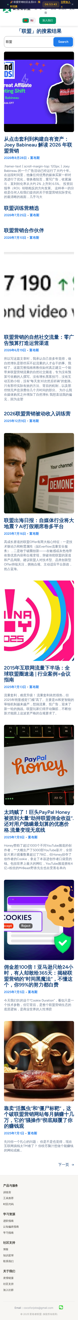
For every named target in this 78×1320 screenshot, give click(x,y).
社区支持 (8, 1283)
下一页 (66, 1165)
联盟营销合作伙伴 (24, 230)
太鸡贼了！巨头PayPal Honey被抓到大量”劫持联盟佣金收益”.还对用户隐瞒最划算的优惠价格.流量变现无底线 (39, 821)
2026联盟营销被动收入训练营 (37, 414)
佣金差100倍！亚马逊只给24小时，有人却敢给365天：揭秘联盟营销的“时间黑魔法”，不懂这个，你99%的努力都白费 (38, 976)
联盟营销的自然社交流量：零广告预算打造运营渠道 (39, 340)
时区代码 (8, 1204)
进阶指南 (8, 1220)
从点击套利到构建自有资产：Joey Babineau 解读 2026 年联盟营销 (38, 145)
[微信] (61, 1308)
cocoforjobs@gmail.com (38, 1307)
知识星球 (8, 1255)
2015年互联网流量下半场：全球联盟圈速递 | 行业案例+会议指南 (37, 674)
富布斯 (35, 158)
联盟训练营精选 (21, 208)
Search (63, 42)
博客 (5, 1249)
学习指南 (8, 1232)
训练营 (7, 1192)
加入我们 (47, 20)
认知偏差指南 (11, 1226)
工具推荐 (8, 1198)
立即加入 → (65, 4)
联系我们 (8, 1261)
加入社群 (8, 1289)
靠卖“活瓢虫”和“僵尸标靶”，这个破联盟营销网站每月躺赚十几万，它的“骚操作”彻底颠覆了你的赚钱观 (39, 1117)
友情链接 (8, 1277)
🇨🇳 (25, 20)
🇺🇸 (31, 20)
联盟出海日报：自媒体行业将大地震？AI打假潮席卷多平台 (39, 523)
